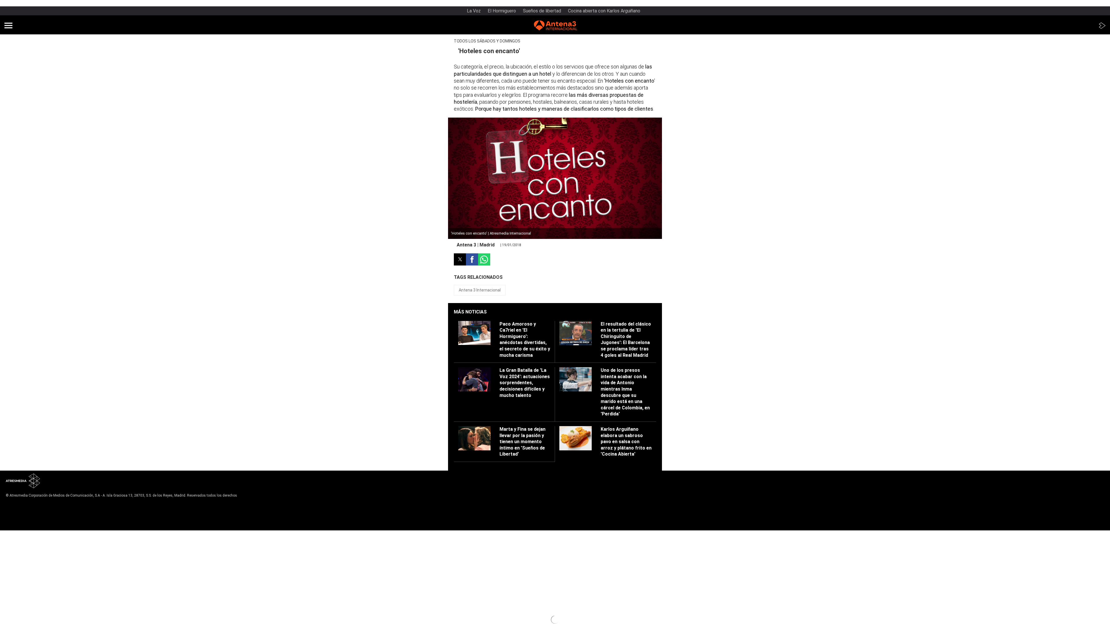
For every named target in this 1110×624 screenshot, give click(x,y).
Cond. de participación (25, 519)
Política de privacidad (24, 509)
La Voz (474, 11)
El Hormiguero (502, 11)
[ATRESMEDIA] (23, 481)
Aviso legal (15, 504)
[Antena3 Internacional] (555, 26)
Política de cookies (22, 514)
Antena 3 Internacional (480, 290)
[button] (8, 25)
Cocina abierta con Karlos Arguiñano (604, 11)
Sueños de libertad (542, 11)
